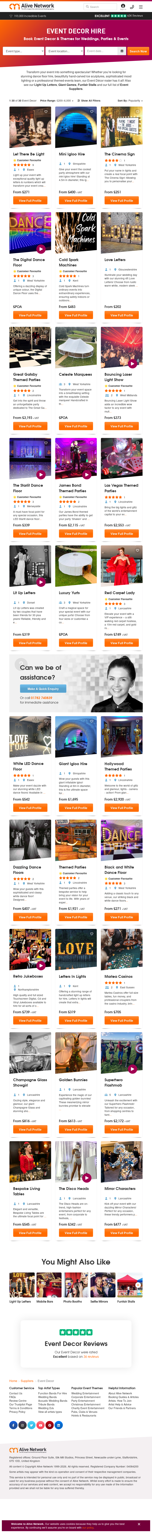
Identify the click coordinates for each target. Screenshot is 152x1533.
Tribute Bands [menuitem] (46, 1404)
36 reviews (91, 1356)
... (44, 185)
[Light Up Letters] (22, 1285)
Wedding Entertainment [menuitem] (85, 1393)
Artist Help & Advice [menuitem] (119, 1404)
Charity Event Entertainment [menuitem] (87, 1408)
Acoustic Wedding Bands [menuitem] (52, 1400)
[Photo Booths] (76, 1285)
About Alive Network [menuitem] (120, 1393)
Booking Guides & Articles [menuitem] (123, 1397)
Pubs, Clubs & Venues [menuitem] (84, 1412)
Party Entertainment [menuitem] (83, 1400)
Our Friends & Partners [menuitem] (122, 1408)
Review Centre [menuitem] (18, 1400)
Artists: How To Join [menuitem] (120, 1400)
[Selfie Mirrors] (103, 1285)
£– (55, 100)
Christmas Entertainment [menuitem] (85, 1404)
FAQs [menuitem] (12, 1397)
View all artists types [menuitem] (50, 1412)
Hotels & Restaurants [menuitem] (83, 1415)
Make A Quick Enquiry (43, 689)
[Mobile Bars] (49, 1285)
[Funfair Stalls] (130, 1285)
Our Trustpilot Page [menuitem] (20, 1404)
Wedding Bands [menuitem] (47, 1397)
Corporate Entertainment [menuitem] (85, 1397)
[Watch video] (41, 248)
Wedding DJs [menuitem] (46, 1408)
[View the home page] (31, 7)
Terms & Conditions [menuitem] (20, 1408)
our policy (87, 1527)
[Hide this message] (139, 1524)
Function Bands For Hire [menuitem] (52, 1393)
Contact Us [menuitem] (15, 1393)
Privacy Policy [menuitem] (17, 1412)
